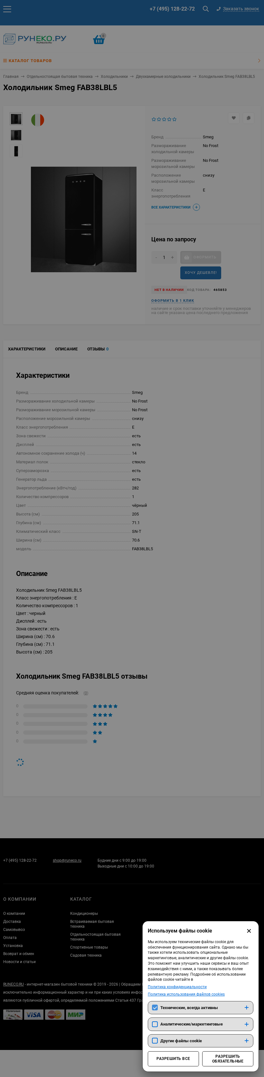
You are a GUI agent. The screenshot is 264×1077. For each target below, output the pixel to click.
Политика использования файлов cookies (186, 994)
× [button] (249, 930)
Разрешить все (173, 1058)
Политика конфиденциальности (177, 987)
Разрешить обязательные (228, 1058)
